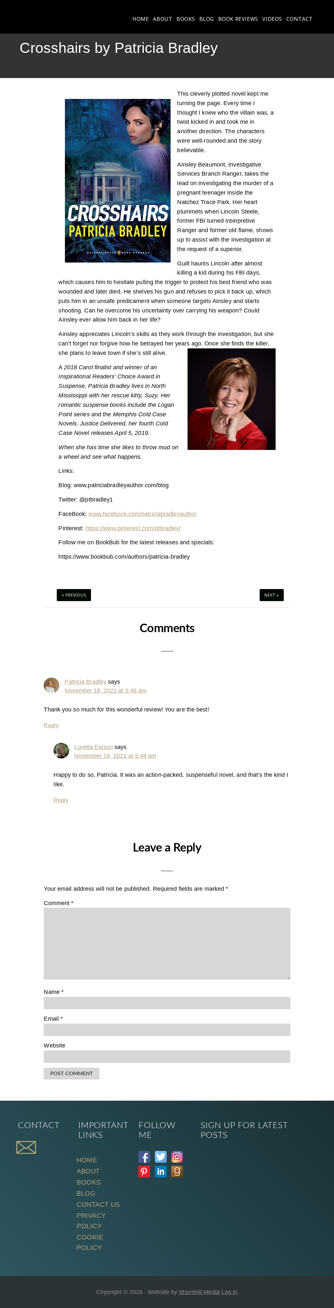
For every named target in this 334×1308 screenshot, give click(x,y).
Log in (229, 1292)
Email (53, 1018)
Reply (51, 725)
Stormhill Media (199, 1292)
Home (87, 1160)
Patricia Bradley (85, 681)
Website (54, 1045)
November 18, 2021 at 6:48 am (115, 756)
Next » (272, 595)
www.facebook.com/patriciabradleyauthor (142, 514)
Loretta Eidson (93, 747)
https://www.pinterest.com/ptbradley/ (133, 528)
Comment (58, 903)
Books (89, 1182)
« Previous (74, 595)
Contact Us (98, 1204)
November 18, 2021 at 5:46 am (105, 690)
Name (54, 992)
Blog (86, 1193)
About (88, 1171)
